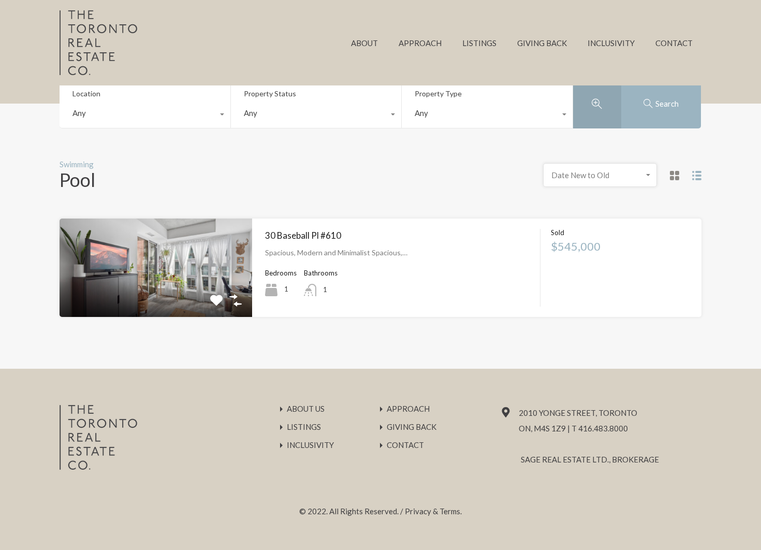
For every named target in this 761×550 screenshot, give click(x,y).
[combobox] (145, 115)
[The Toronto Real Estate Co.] (98, 70)
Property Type (438, 93)
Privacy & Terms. (433, 511)
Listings (479, 43)
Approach (420, 43)
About (364, 43)
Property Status (270, 93)
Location (86, 93)
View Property (156, 297)
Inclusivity (611, 43)
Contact (674, 43)
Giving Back (542, 43)
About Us (306, 409)
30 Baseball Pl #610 (303, 235)
